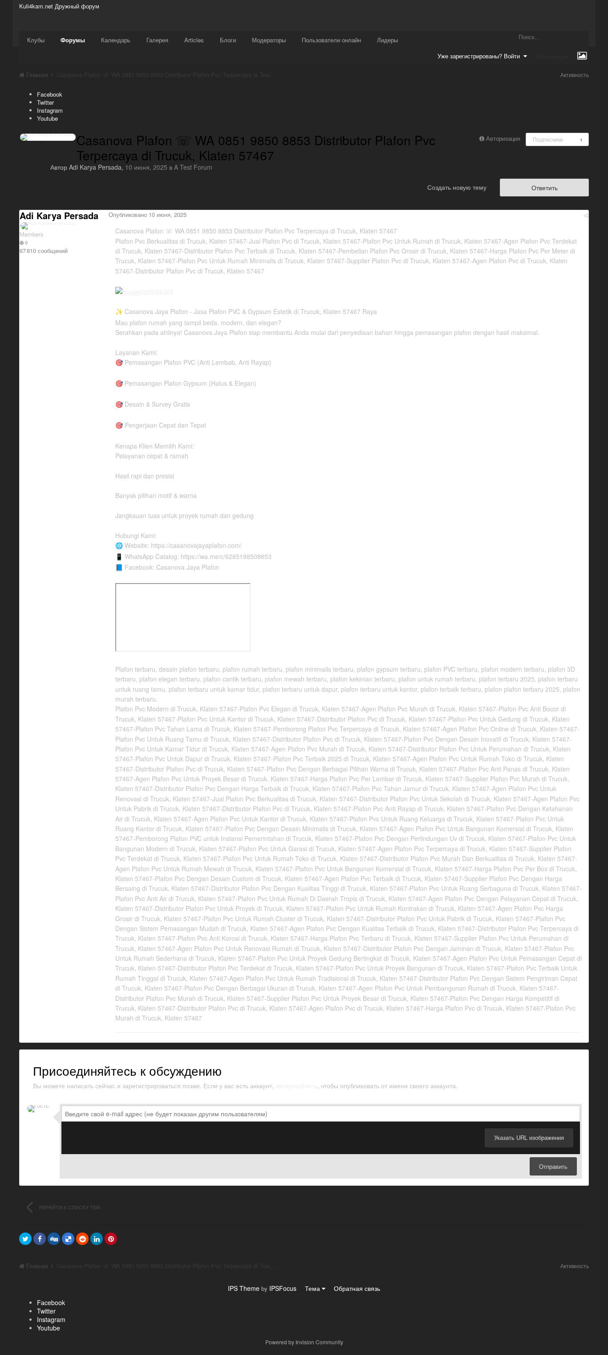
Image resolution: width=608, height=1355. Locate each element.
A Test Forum (193, 167)
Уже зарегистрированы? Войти (480, 56)
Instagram (50, 110)
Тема (313, 1288)
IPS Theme (243, 1288)
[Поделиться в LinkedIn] (96, 1239)
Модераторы (269, 40)
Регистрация (552, 56)
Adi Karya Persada (95, 167)
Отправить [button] (553, 1166)
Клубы (36, 40)
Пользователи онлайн (331, 40)
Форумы (73, 40)
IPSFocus (282, 1288)
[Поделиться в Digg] (54, 1239)
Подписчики (548, 139)
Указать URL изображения (529, 1137)
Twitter (45, 102)
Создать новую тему (456, 187)
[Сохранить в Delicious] (68, 1239)
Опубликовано (147, 214)
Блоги (228, 40)
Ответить (544, 187)
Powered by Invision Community (304, 1342)
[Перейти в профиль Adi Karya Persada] (48, 137)
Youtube (47, 118)
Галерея (157, 40)
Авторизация (503, 138)
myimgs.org (156, 290)
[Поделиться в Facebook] (39, 1239)
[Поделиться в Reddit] (82, 1239)
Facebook (49, 94)
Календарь (115, 40)
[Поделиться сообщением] (586, 215)
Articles (194, 40)
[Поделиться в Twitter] (25, 1239)
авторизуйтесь (296, 1085)
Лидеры (387, 40)
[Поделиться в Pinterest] (111, 1239)
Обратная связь (357, 1288)
